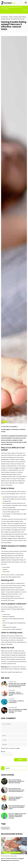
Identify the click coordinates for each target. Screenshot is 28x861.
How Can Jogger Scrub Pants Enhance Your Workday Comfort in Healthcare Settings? (17, 816)
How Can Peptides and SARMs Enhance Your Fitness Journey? (18, 711)
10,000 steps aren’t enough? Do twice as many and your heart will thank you (17, 685)
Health (5, 421)
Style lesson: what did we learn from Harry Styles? (11, 8)
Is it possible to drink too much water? (16, 701)
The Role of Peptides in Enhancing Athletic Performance (15, 798)
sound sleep (5, 828)
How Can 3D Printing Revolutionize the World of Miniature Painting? (16, 781)
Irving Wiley (13, 426)
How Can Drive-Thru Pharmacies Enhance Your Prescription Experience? (16, 790)
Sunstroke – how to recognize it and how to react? (16, 694)
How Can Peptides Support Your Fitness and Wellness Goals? (17, 807)
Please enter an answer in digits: (10, 748)
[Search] (3, 768)
